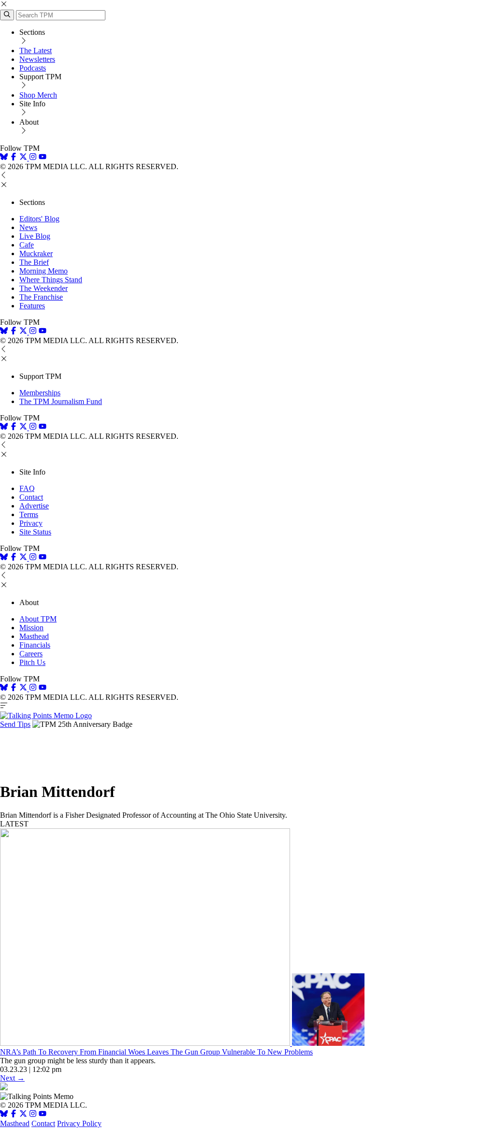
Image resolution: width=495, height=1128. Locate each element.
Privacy (31, 523)
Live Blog (34, 236)
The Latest (35, 50)
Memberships (39, 393)
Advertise (34, 506)
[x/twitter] (24, 158)
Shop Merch (38, 95)
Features (32, 306)
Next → (12, 1078)
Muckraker (36, 253)
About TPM (38, 619)
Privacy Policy (79, 1123)
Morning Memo (43, 271)
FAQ (27, 488)
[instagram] (33, 158)
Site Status (35, 532)
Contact (31, 497)
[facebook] (13, 158)
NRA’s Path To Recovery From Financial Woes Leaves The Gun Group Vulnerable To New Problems (156, 1052)
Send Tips (15, 724)
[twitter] (23, 1115)
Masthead (34, 636)
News (28, 227)
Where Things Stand (50, 279)
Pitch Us (32, 662)
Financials (34, 645)
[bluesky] (4, 158)
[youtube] (42, 158)
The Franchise (41, 297)
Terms (28, 514)
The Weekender (43, 288)
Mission (31, 627)
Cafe (26, 245)
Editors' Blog (39, 219)
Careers (31, 654)
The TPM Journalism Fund (60, 401)
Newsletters (37, 59)
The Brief (34, 262)
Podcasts (32, 68)
